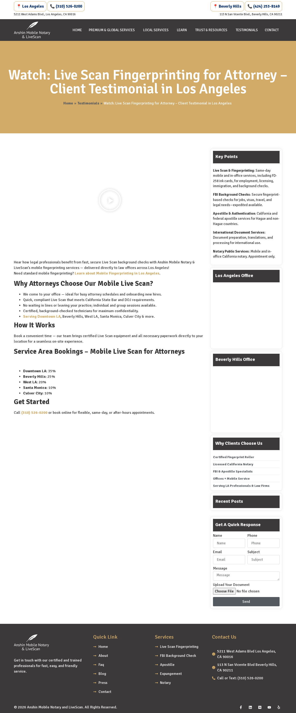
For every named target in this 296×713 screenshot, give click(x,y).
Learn (182, 30)
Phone (252, 536)
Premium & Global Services (112, 30)
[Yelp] (278, 707)
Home (77, 30)
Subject (253, 552)
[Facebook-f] (240, 707)
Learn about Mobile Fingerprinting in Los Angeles (117, 273)
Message (220, 569)
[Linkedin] (250, 707)
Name (217, 536)
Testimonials (247, 30)
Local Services (156, 30)
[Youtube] (269, 707)
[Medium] (259, 707)
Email (217, 552)
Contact (272, 30)
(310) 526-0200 (34, 412)
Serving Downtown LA (42, 316)
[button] (109, 201)
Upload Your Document (231, 585)
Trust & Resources (211, 30)
